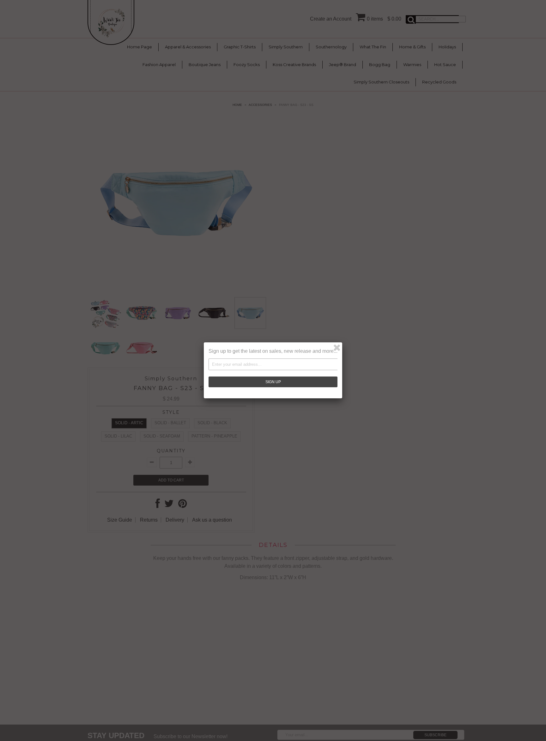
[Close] (337, 347)
